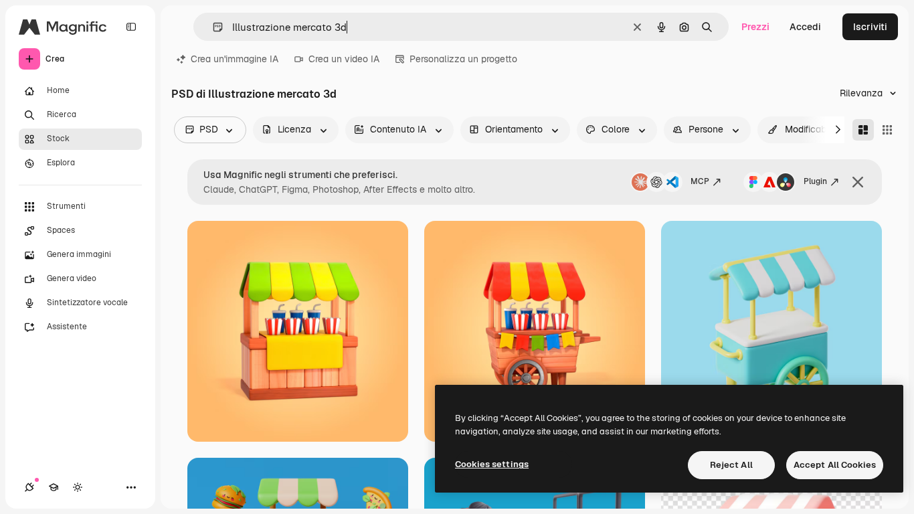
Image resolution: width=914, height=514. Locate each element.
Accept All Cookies (835, 464)
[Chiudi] (858, 182)
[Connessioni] (29, 487)
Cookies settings (492, 464)
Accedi (805, 27)
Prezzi (755, 27)
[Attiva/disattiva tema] (77, 487)
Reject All (731, 464)
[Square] (887, 130)
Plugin (815, 181)
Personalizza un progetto (463, 59)
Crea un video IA (343, 59)
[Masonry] (863, 130)
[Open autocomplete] (212, 27)
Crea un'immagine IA (234, 59)
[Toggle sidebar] (131, 26)
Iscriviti (870, 27)
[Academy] (53, 487)
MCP (700, 181)
